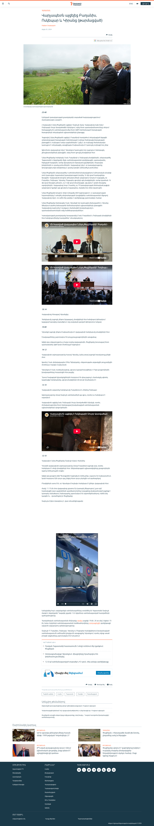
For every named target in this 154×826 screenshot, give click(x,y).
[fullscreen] (96, 604)
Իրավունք (48, 777)
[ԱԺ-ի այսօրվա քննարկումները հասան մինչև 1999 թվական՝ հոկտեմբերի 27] (23, 735)
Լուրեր (47, 769)
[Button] (109, 34)
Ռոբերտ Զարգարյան (48, 25)
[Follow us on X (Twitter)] (84, 770)
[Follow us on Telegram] (94, 770)
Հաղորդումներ (17, 781)
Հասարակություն (50, 784)
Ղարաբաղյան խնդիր (52, 788)
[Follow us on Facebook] (79, 770)
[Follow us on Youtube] (89, 770)
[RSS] (104, 770)
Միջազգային (49, 796)
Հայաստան (46, 10)
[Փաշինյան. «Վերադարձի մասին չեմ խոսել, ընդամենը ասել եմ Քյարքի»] (89, 735)
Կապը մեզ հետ (50, 819)
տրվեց (79, 621)
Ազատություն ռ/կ (65, 539)
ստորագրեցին (94, 623)
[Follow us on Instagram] (99, 770)
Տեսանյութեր (16, 773)
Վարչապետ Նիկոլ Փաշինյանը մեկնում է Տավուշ (81, 536)
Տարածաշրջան (50, 792)
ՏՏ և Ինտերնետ (50, 800)
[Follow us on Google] (114, 770)
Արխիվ (47, 808)
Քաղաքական (41, 730)
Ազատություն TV (18, 769)
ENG (131, 4)
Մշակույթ (48, 804)
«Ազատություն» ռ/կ (18, 819)
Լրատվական (16, 777)
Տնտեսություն (49, 781)
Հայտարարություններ (85, 819)
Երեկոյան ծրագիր (18, 784)
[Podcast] (109, 770)
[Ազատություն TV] (137, 3)
